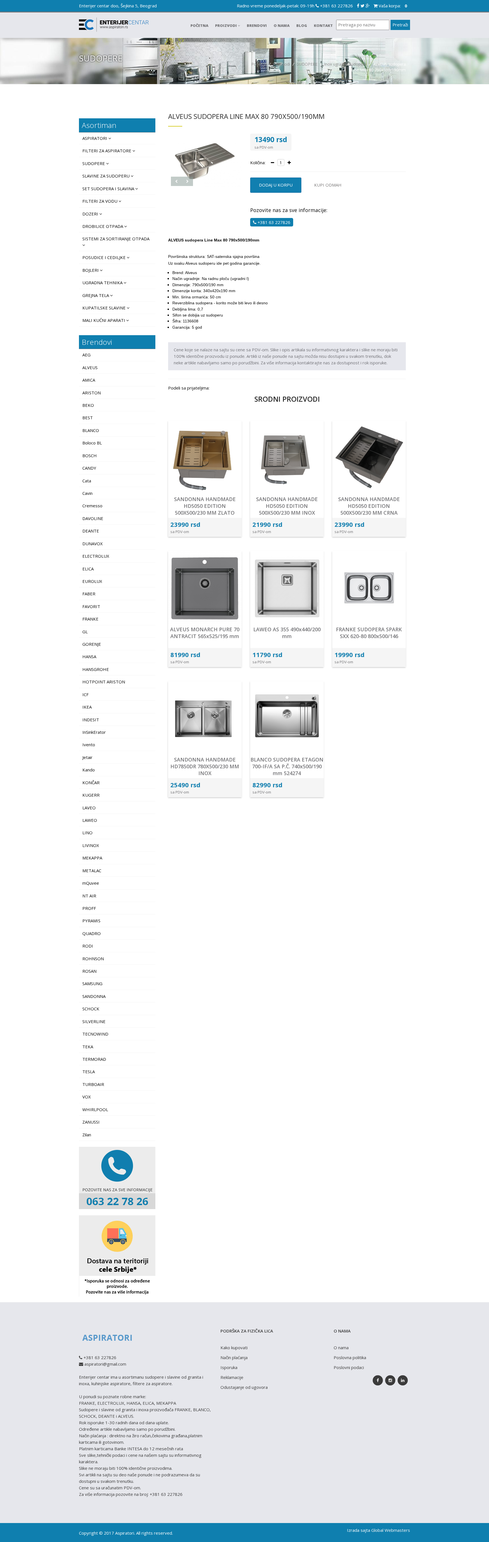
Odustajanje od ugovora (244, 1387)
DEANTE (90, 531)
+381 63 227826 (336, 5)
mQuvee (90, 883)
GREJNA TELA (96, 295)
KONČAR (91, 782)
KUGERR (91, 795)
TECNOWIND (95, 1034)
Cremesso (92, 505)
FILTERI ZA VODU (100, 201)
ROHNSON (93, 958)
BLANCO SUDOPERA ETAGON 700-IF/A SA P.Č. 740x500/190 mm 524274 (286, 766)
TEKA (87, 1046)
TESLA (88, 1071)
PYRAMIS (91, 920)
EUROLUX (92, 581)
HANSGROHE (95, 669)
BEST (87, 417)
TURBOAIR (93, 1084)
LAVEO (89, 807)
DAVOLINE (92, 518)
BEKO (88, 405)
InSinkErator (94, 732)
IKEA (87, 707)
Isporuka (228, 1367)
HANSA (89, 656)
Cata (86, 481)
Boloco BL (92, 443)
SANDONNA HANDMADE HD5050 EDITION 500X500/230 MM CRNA (369, 506)
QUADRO (91, 933)
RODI (87, 946)
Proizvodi (226, 25)
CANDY (89, 468)
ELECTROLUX (95, 556)
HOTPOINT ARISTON (103, 682)
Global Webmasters (390, 1530)
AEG (86, 355)
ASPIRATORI (95, 138)
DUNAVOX (92, 543)
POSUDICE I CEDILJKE (104, 257)
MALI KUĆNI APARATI (104, 320)
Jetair (87, 757)
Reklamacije (231, 1377)
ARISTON (91, 392)
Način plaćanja (234, 1357)
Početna (199, 25)
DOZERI (90, 214)
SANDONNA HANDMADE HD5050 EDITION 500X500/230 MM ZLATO (205, 506)
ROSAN (89, 971)
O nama (281, 25)
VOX (86, 1097)
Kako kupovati (234, 1347)
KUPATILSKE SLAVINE (104, 308)
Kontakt (323, 25)
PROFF (89, 908)
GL (85, 631)
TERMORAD (94, 1059)
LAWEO (89, 820)
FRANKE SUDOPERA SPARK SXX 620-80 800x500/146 (369, 633)
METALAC (91, 870)
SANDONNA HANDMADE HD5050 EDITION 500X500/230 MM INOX (287, 506)
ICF (85, 694)
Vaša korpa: (392, 5)
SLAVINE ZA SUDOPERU (106, 176)
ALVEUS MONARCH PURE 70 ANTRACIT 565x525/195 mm (204, 633)
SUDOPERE (307, 64)
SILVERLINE (94, 1021)
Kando (88, 770)
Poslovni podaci (349, 1367)
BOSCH (89, 455)
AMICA (88, 380)
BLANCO (90, 430)
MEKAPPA (92, 858)
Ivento (88, 744)
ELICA (88, 569)
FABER (88, 593)
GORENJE (91, 644)
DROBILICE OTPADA (103, 226)
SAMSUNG (92, 983)
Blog (301, 25)
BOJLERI (91, 270)
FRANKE (90, 619)
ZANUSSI (91, 1122)
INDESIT (90, 719)
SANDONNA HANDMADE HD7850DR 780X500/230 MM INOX (204, 766)
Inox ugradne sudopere (345, 64)
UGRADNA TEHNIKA (103, 282)
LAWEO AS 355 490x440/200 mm (287, 633)
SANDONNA (94, 996)
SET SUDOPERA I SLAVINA (108, 188)
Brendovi (257, 25)
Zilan (86, 1134)
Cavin (87, 493)
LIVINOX (90, 845)
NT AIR (89, 896)
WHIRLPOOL (95, 1109)
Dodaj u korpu (276, 185)
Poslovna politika (350, 1357)
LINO (87, 832)
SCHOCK (90, 1008)
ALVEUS (90, 367)
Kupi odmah (328, 185)
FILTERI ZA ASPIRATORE (107, 150)
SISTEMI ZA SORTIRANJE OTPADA (115, 238)
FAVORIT (91, 606)
